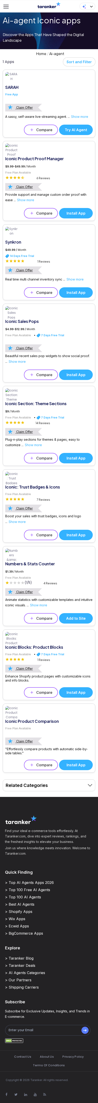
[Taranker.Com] (49, 5)
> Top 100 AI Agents (23, 897)
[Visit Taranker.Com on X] (16, 1094)
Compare (44, 130)
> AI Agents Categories (25, 972)
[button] (87, 6)
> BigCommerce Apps (24, 933)
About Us (47, 1057)
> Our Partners (18, 980)
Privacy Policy (73, 1057)
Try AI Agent (76, 130)
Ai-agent (56, 53)
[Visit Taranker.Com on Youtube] (35, 1094)
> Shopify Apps (18, 911)
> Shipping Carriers (22, 987)
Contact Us (22, 1057)
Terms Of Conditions (49, 1065)
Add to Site (76, 618)
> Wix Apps (15, 919)
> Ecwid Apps (17, 926)
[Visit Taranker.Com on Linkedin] (25, 1094)
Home (41, 53)
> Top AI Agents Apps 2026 (29, 882)
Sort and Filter (79, 62)
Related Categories (27, 785)
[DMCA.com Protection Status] (14, 1040)
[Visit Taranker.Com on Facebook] (6, 1094)
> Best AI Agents (19, 904)
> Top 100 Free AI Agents (27, 890)
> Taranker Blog (19, 958)
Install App (76, 213)
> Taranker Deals (20, 965)
